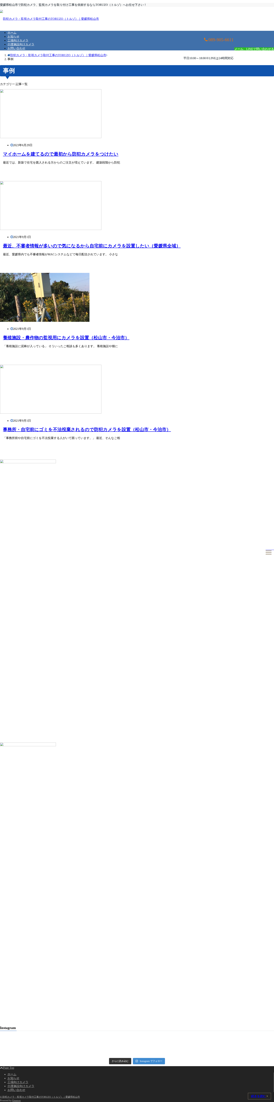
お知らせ (13, 36)
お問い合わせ (16, 48)
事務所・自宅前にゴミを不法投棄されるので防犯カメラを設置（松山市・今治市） (87, 429)
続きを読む (258, 1096)
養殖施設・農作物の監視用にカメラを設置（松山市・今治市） (66, 337)
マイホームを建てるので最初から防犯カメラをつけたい (60, 154)
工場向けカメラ (17, 40)
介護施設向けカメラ (20, 44)
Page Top (8, 1067)
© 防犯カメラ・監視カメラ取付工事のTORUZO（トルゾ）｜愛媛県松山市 (40, 1096)
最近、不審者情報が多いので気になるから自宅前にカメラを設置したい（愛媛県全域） (92, 245)
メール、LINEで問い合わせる (254, 49)
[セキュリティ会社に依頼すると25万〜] (227, 1053)
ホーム (11, 32)
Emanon (16, 1100)
